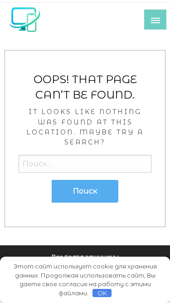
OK (102, 293)
